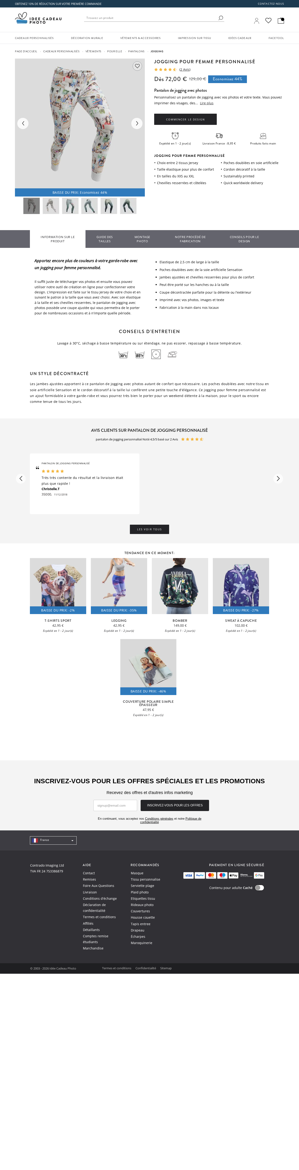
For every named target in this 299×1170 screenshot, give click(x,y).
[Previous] (22, 123)
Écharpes (138, 936)
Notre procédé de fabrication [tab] (190, 239)
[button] (21, 479)
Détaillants (91, 930)
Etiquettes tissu (143, 898)
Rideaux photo (142, 905)
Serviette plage (142, 885)
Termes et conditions (99, 917)
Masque (137, 873)
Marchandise (93, 948)
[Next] (136, 123)
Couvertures (140, 911)
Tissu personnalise (145, 879)
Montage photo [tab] (142, 239)
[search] (220, 18)
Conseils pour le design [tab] (244, 239)
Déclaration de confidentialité (94, 908)
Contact (89, 873)
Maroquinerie (141, 943)
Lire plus (207, 103)
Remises (89, 879)
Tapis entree (140, 924)
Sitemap (166, 968)
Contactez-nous (271, 3)
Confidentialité (146, 968)
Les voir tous (149, 529)
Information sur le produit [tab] (58, 239)
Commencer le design (185, 119)
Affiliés (88, 923)
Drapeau (137, 930)
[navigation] (53, 840)
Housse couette (143, 917)
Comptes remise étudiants (95, 939)
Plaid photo (140, 892)
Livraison (90, 892)
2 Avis (184, 69)
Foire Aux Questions (98, 885)
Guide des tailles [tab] (104, 239)
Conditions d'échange (100, 898)
